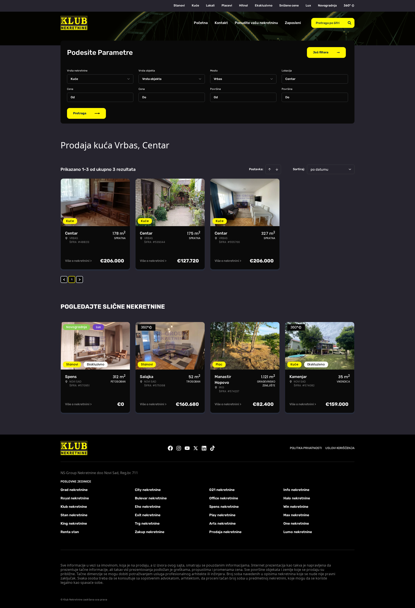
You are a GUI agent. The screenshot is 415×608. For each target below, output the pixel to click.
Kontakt (221, 23)
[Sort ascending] (269, 169)
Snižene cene (289, 5)
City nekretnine (148, 490)
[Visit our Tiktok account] (212, 448)
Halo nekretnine (296, 498)
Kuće (195, 5)
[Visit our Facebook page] (170, 448)
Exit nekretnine (147, 515)
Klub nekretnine (74, 507)
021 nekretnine (222, 490)
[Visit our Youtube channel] (187, 448)
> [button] (80, 279)
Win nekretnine (295, 507)
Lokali (210, 5)
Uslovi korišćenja (339, 448)
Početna (201, 23)
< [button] (64, 279)
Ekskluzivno (263, 5)
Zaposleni (293, 23)
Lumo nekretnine (297, 532)
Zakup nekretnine (149, 532)
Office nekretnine (223, 498)
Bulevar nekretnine (151, 498)
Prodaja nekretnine (225, 532)
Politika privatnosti (306, 448)
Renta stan (70, 532)
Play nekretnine (222, 515)
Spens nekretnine (224, 507)
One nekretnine (296, 523)
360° (347, 5)
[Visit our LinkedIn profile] (204, 448)
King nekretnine (74, 523)
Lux (308, 5)
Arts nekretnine (222, 523)
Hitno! (243, 5)
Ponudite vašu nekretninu (256, 23)
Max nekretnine (296, 515)
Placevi (227, 5)
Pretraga (79, 113)
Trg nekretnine (147, 523)
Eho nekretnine (147, 507)
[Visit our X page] (195, 448)
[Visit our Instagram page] (178, 448)
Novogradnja (327, 5)
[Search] (349, 23)
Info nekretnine (296, 490)
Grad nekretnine (74, 490)
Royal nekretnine (75, 498)
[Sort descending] (277, 169)
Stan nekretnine (74, 515)
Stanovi (179, 5)
